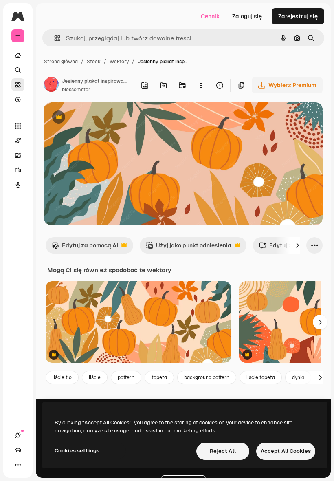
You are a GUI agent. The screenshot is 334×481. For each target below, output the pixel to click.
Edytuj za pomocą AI (85, 248)
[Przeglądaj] (17, 99)
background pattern (206, 377)
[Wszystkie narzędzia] (17, 125)
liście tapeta (260, 377)
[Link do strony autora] (51, 85)
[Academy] (17, 450)
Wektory (119, 61)
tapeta (159, 377)
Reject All (223, 451)
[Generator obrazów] (17, 155)
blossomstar (76, 89)
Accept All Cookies (286, 451)
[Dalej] (297, 245)
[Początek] (17, 55)
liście (95, 377)
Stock (94, 61)
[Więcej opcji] (201, 85)
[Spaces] (17, 140)
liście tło (62, 377)
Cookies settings (77, 450)
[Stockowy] (17, 84)
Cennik (210, 16)
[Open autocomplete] (54, 38)
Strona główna (61, 61)
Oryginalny (100, 118)
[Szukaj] (17, 70)
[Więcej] (17, 464)
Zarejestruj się (298, 16)
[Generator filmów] (17, 170)
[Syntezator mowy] (17, 184)
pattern (126, 377)
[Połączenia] (17, 435)
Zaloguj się (247, 16)
